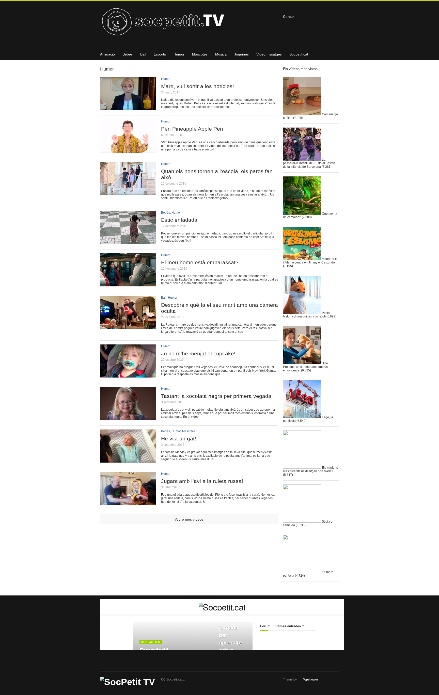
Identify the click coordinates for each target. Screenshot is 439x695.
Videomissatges (269, 54)
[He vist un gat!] (128, 461)
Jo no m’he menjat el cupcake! (198, 353)
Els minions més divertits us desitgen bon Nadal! (310, 469)
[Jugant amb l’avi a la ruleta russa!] (128, 503)
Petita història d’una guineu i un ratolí (306, 314)
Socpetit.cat (298, 54)
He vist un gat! (178, 438)
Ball (143, 54)
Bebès (127, 54)
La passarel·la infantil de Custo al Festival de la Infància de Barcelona (309, 163)
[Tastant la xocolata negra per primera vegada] (128, 418)
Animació (107, 54)
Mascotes (200, 54)
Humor (179, 54)
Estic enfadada (179, 220)
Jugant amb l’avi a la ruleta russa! (202, 481)
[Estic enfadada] (128, 242)
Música (221, 54)
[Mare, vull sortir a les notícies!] (128, 108)
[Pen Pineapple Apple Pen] (128, 151)
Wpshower (310, 679)
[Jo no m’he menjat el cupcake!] (128, 376)
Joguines (241, 54)
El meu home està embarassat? (200, 262)
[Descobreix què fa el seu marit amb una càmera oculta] (128, 327)
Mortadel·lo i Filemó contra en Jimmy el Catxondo (310, 260)
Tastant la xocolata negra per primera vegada (216, 396)
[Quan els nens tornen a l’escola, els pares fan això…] (128, 193)
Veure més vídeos (189, 519)
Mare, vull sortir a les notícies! (197, 86)
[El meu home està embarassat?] (128, 284)
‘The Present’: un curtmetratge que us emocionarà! (305, 367)
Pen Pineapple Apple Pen (192, 129)
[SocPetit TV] (189, 23)
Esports (160, 54)
